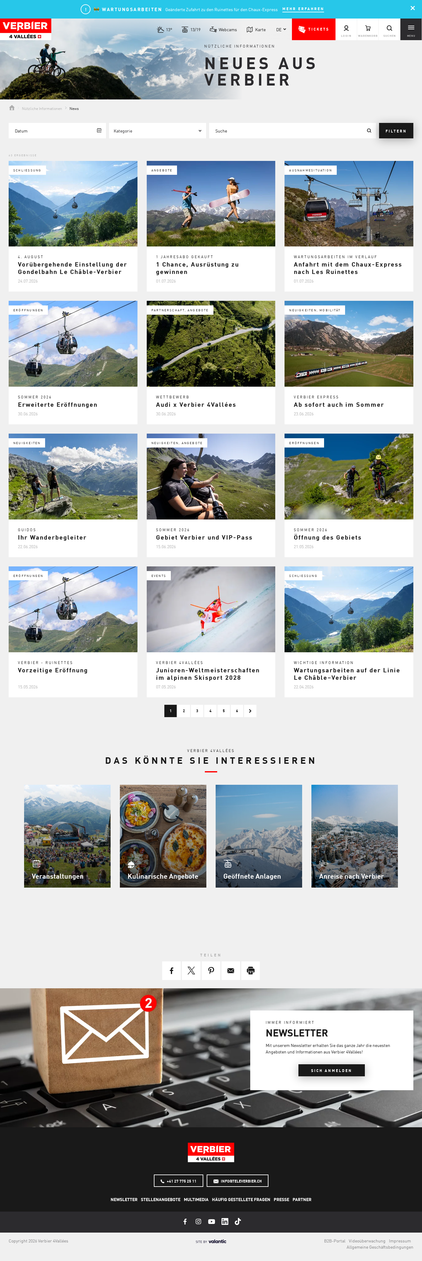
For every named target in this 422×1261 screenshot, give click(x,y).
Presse (281, 1199)
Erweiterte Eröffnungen (58, 404)
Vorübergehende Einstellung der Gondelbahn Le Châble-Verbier (72, 267)
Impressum (400, 1241)
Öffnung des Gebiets (328, 536)
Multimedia (196, 1199)
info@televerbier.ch (241, 1181)
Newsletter (124, 1199)
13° (169, 29)
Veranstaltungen (58, 876)
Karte (260, 29)
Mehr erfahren (303, 8)
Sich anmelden (331, 1070)
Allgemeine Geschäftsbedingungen (380, 1247)
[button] (313, 29)
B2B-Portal (334, 1241)
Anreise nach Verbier (351, 876)
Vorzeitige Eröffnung (53, 669)
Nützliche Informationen (42, 108)
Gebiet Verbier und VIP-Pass (204, 536)
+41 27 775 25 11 (181, 1181)
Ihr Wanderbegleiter (52, 536)
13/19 (195, 29)
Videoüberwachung (367, 1241)
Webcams (228, 29)
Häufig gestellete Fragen (241, 1199)
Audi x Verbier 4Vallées (196, 404)
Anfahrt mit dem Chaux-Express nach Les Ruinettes (348, 267)
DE (278, 29)
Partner (302, 1199)
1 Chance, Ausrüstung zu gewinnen (197, 267)
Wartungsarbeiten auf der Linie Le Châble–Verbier (347, 673)
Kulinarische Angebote (163, 876)
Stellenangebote (160, 1199)
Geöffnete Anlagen (252, 876)
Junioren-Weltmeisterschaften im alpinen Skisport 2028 (208, 673)
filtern (396, 131)
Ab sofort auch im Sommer (339, 404)
